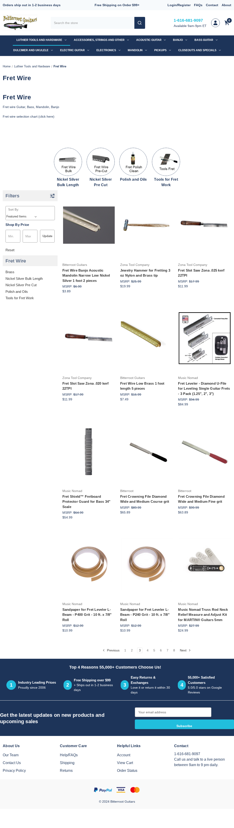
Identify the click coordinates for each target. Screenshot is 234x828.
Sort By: (13, 209)
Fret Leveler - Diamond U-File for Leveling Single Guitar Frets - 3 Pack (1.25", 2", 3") (204, 388)
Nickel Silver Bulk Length (24, 278)
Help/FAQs (69, 755)
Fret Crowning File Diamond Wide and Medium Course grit (144, 499)
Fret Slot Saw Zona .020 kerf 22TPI (85, 386)
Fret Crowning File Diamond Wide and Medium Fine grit (201, 499)
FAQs (198, 5)
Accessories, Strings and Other (99, 40)
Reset (9, 250)
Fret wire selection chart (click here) (28, 116)
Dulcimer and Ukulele (30, 50)
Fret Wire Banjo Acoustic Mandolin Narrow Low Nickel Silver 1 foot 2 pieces (86, 275)
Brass (9, 272)
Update (47, 236)
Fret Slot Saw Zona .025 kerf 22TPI (201, 273)
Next (183, 650)
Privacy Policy (14, 770)
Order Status (127, 770)
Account (123, 755)
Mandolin (135, 50)
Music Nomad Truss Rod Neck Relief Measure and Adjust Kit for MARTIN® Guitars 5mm (203, 615)
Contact (212, 5)
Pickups (160, 50)
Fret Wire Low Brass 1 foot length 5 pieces (142, 386)
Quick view (88, 211)
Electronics (106, 50)
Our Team (11, 755)
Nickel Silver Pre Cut (21, 285)
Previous (113, 650)
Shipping (67, 763)
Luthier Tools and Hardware (39, 40)
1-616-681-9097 (188, 20)
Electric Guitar (72, 50)
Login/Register (179, 5)
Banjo (178, 40)
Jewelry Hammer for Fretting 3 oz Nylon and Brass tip (145, 273)
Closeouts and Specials (197, 50)
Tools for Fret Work (19, 298)
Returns (66, 770)
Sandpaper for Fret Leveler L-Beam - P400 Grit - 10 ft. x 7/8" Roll (87, 615)
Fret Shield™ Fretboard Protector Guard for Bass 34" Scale (86, 502)
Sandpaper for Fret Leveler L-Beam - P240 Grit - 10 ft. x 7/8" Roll (145, 615)
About (226, 5)
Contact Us (12, 763)
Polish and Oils (16, 292)
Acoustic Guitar (149, 40)
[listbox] (22, 216)
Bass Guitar (203, 40)
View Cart (125, 763)
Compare (87, 225)
